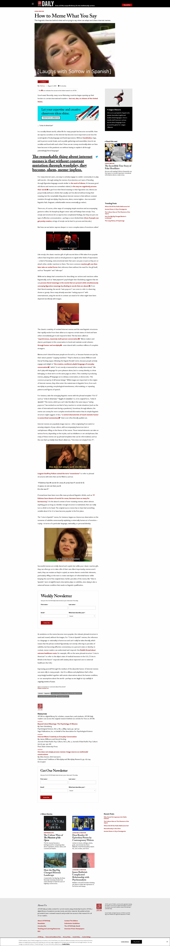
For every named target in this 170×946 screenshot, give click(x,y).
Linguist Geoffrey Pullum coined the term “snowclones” (59, 473)
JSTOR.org (40, 937)
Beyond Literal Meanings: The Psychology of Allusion (58, 724)
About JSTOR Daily (44, 921)
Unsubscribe (42, 926)
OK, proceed (136, 941)
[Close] (167, 942)
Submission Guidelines (72, 923)
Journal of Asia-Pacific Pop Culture (47, 696)
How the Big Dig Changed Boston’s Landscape (115, 217)
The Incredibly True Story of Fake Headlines (118, 167)
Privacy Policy (66, 937)
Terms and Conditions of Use (53, 937)
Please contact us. (43, 688)
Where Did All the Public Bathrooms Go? (117, 206)
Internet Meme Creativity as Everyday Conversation (57, 736)
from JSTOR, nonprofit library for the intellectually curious (75, 5)
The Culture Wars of (117, 213)
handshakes (87, 138)
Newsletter (127, 5)
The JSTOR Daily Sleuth (72, 926)
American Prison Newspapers (74, 928)
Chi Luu (42, 86)
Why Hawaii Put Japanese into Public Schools (115, 818)
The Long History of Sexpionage (114, 221)
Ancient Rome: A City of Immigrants (116, 209)
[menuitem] (127, 5)
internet (41, 693)
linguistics (47, 693)
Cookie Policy (76, 937)
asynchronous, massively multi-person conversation (58, 339)
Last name (72, 604)
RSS (39, 931)
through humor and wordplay (49, 345)
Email (43, 613)
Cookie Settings (86, 937)
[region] (85, 942)
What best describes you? (77, 613)
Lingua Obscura (39, 11)
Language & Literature (79, 833)
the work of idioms (78, 183)
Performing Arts (49, 833)
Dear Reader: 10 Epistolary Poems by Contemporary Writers (83, 837)
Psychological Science (63, 696)
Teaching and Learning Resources (49, 928)
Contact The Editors (71, 921)
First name (44, 604)
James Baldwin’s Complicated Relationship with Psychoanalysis (80, 876)
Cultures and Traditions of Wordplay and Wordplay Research (66, 693)
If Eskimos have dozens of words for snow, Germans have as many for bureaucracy (66, 498)
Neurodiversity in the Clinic (112, 828)
